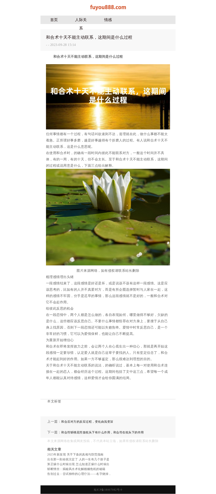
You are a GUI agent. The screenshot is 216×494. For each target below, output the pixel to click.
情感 (108, 20)
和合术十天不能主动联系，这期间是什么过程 (89, 37)
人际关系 (81, 21)
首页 (54, 20)
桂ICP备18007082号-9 (108, 489)
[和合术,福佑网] (108, 11)
